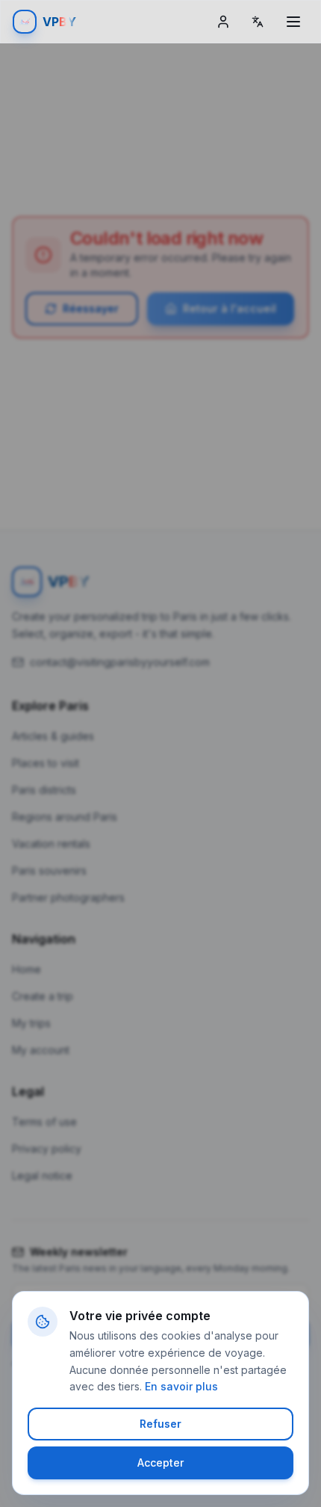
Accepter (160, 1462)
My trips (31, 1023)
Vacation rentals (51, 843)
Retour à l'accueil (229, 308)
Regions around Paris (64, 816)
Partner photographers (68, 897)
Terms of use (44, 1121)
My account (40, 1050)
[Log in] (223, 21)
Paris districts (44, 789)
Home (26, 969)
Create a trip (42, 996)
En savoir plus (181, 1386)
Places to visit (45, 762)
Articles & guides (53, 736)
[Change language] (257, 21)
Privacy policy (46, 1148)
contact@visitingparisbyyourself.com (120, 662)
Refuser (160, 1423)
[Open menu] (293, 22)
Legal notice (42, 1175)
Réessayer (91, 308)
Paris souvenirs (49, 870)
